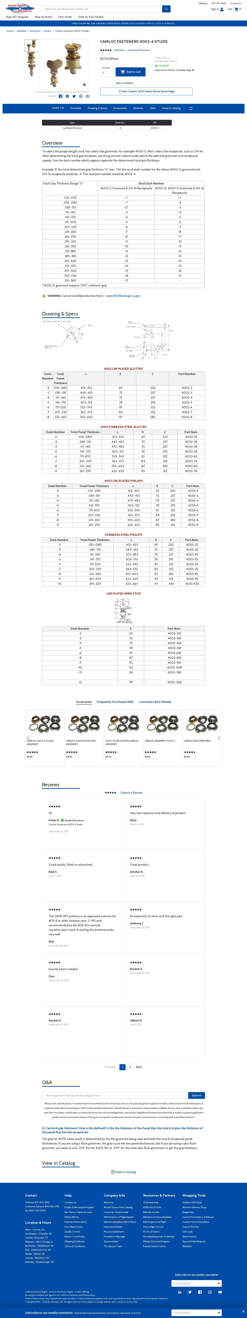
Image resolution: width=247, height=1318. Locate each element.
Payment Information (76, 1221)
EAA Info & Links (151, 1212)
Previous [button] (28, 738)
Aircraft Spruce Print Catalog (118, 1207)
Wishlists (203, 3)
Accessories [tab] (84, 702)
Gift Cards (187, 1231)
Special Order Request (193, 1241)
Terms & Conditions (75, 1246)
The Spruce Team (113, 1246)
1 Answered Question (139, 50)
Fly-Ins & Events (151, 1231)
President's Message (114, 1236)
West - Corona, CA (34, 1229)
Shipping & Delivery (75, 1241)
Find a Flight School (153, 1226)
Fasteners (35, 30)
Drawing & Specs (97, 108)
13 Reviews (119, 50)
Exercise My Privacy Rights (61, 1291)
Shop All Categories (17, 16)
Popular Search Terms (154, 1246)
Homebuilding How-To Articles (159, 1236)
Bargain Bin (188, 1212)
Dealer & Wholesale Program (79, 1207)
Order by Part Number (91, 16)
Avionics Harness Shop (194, 1207)
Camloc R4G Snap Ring (197, 740)
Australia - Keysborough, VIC (39, 1261)
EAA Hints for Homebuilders (157, 1217)
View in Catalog (171, 108)
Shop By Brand (43, 16)
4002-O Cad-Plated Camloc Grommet (122, 742)
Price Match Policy (74, 1226)
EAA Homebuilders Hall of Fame (120, 1221)
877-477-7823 (219, 3)
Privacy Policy (89, 1295)
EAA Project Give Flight (154, 1221)
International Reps (113, 1226)
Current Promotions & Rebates (198, 1217)
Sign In (215, 9)
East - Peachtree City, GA (38, 1249)
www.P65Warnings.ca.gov (123, 295)
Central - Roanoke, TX (36, 1237)
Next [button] (219, 738)
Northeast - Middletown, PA (39, 1245)
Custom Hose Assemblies (196, 1221)
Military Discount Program (156, 1241)
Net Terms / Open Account (78, 1212)
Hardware (21, 30)
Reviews (138, 108)
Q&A (153, 108)
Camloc (48, 30)
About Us (108, 1202)
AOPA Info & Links (152, 1207)
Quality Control (72, 1231)
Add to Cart (133, 71)
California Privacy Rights (36, 1291)
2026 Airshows (150, 1202)
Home (10, 30)
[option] (64, 64)
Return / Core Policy (75, 1236)
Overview (75, 108)
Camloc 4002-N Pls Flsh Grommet (81, 742)
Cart (234, 9)
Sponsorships (111, 1241)
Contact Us (235, 3)
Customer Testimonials (116, 1212)
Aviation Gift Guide (192, 1202)
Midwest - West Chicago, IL (39, 1241)
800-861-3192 (52, 1206)
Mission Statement (114, 1231)
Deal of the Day (190, 1226)
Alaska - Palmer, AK (35, 1253)
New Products (189, 1236)
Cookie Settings (82, 1291)
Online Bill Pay (72, 1217)
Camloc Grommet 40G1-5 (160, 740)
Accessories (120, 108)
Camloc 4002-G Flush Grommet (40, 742)
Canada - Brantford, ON (37, 1257)
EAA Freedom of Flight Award (118, 1217)
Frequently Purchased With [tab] (115, 702)
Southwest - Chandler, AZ (38, 1233)
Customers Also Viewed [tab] (155, 702)
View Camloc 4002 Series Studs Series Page (147, 91)
